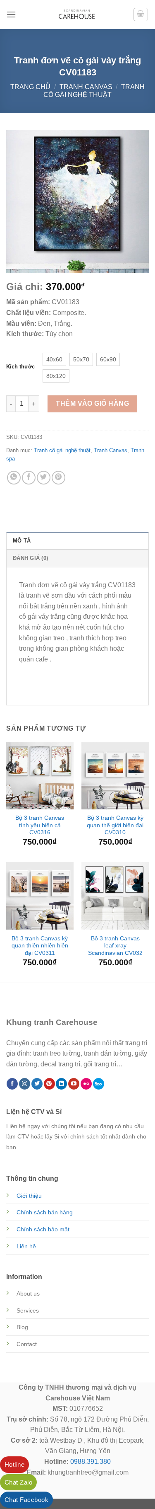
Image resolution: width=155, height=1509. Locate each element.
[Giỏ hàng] (141, 14)
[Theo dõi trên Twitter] (37, 1084)
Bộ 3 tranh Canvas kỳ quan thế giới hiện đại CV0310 (115, 825)
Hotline (14, 1464)
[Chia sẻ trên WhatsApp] (14, 477)
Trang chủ (30, 86)
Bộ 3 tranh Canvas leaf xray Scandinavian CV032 (115, 945)
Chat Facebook (26, 1499)
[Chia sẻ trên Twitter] (43, 477)
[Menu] (11, 14)
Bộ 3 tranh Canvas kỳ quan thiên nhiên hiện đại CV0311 (40, 945)
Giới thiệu (29, 1195)
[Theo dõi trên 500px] (98, 1084)
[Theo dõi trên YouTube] (73, 1084)
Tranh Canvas (86, 86)
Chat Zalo (18, 1482)
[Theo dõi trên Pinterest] (49, 1084)
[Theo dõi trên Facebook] (12, 1084)
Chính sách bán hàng (45, 1212)
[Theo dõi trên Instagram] (24, 1084)
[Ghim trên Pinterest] (58, 477)
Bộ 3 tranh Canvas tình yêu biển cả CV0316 (39, 825)
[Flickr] (86, 1084)
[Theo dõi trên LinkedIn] (61, 1084)
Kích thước (20, 367)
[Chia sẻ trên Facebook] (29, 477)
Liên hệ (26, 1246)
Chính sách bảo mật (43, 1229)
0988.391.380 (90, 1461)
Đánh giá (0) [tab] (30, 558)
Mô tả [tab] (22, 541)
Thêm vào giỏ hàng (92, 403)
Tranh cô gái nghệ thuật (62, 450)
